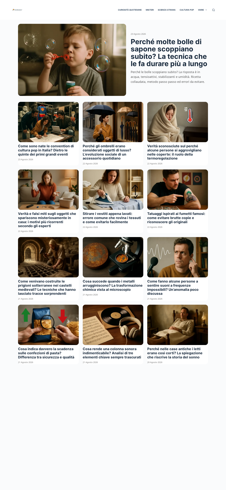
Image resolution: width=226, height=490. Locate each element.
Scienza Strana (167, 10)
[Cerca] (213, 10)
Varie (201, 10)
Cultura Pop (187, 10)
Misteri (150, 10)
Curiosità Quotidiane (130, 10)
